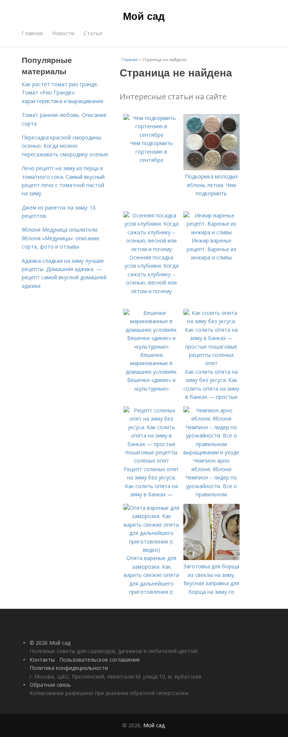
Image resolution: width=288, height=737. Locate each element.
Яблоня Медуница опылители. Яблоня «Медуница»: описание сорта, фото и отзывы (60, 238)
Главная (32, 33)
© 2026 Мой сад (50, 642)
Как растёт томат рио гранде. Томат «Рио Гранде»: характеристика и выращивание (63, 93)
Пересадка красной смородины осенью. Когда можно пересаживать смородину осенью (65, 146)
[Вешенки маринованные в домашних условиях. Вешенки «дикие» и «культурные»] (151, 346)
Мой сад (144, 16)
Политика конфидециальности (69, 667)
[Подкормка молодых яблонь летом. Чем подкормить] (211, 168)
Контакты (42, 659)
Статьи (93, 33)
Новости (63, 33)
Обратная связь (50, 684)
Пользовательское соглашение (99, 659)
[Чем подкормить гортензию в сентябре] (151, 134)
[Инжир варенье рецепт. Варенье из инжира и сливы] (211, 232)
